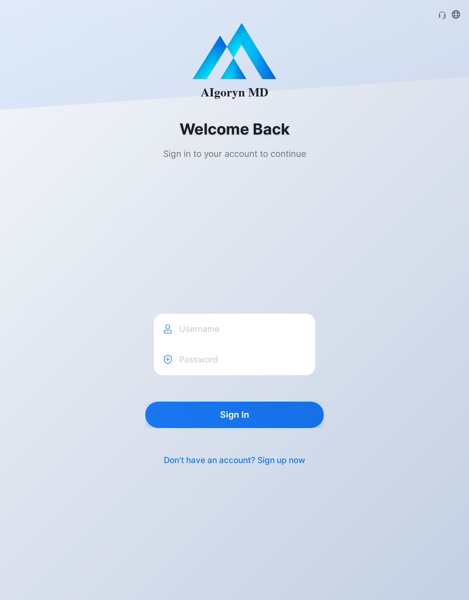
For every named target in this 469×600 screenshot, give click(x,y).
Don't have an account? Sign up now (234, 460)
